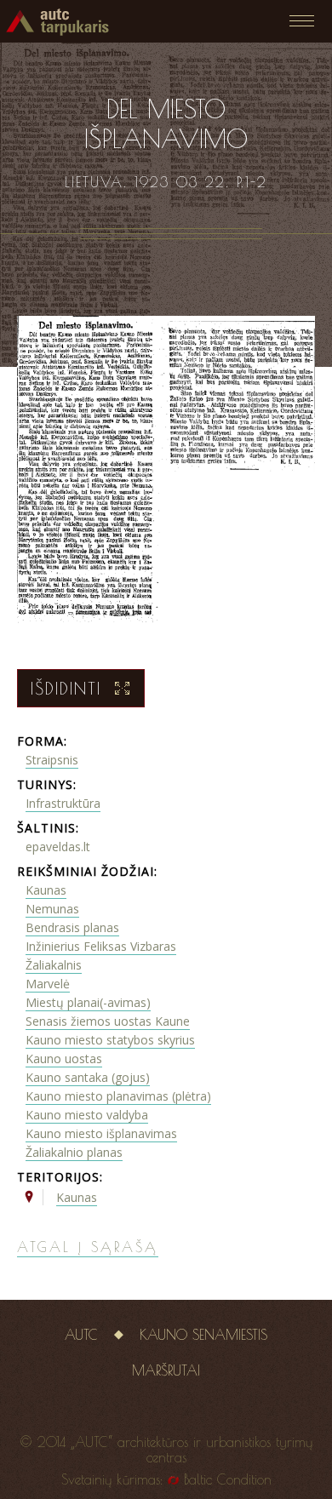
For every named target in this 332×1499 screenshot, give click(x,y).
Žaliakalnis (54, 965)
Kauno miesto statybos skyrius (110, 1040)
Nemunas (52, 909)
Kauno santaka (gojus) (88, 1077)
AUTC (81, 1334)
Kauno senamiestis (203, 1334)
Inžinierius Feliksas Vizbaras (101, 946)
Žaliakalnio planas (74, 1152)
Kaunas (46, 890)
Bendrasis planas (72, 927)
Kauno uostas (64, 1058)
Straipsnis (52, 760)
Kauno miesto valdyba (87, 1115)
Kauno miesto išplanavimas (101, 1133)
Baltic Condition (228, 1479)
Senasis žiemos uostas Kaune (108, 1021)
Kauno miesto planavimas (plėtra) (118, 1096)
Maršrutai (166, 1370)
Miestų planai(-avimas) (88, 1002)
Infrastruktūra (63, 803)
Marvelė (48, 983)
